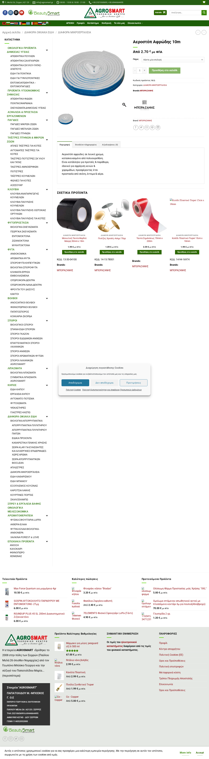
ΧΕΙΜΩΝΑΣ (16, 556)
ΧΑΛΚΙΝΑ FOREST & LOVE (24, 537)
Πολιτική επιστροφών (171, 666)
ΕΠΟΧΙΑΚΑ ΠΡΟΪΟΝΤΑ (21, 541)
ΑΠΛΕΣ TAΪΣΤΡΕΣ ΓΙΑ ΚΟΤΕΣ (25, 145)
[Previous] (57, 236)
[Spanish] (48, 23)
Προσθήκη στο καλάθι (164, 70)
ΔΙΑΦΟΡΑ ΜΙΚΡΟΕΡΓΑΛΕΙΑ (74, 32)
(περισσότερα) (11, 675)
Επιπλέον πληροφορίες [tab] (86, 145)
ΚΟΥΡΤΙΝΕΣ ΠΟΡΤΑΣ (21, 495)
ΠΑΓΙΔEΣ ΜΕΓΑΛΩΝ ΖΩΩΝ (24, 128)
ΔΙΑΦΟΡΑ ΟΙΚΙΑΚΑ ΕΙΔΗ (39, 32)
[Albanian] (4, 23)
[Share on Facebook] (135, 127)
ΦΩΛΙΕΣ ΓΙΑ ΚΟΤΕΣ (20, 180)
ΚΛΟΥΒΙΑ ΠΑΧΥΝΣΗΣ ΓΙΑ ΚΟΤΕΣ (27, 218)
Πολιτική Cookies (73, 390)
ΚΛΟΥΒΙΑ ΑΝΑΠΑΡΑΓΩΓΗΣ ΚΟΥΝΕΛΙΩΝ (24, 195)
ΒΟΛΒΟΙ (12, 298)
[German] (24, 23)
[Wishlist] (204, 2)
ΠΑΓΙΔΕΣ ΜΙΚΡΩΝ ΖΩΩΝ (23, 124)
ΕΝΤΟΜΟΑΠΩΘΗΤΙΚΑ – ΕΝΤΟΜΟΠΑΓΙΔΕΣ (23, 84)
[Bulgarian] (8, 23)
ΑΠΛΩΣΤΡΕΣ (17, 467)
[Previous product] (204, 32)
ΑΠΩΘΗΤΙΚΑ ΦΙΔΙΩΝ (21, 98)
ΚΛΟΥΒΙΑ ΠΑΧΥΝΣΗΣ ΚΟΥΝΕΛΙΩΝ (21, 204)
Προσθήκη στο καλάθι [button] (74, 252)
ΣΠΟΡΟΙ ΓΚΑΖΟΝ (19, 334)
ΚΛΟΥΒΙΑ (13, 189)
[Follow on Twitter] (16, 738)
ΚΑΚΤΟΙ (14, 294)
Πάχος (136, 59)
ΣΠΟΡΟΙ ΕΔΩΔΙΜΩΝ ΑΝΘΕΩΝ (26, 338)
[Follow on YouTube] (21, 12)
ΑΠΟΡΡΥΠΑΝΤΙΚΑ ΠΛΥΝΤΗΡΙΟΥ (29, 425)
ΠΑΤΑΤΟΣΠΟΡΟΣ (19, 311)
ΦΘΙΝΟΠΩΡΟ (17, 552)
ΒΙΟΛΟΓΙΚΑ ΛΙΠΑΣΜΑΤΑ (23, 372)
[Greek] (28, 23)
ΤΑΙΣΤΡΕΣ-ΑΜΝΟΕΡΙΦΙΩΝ (24, 167)
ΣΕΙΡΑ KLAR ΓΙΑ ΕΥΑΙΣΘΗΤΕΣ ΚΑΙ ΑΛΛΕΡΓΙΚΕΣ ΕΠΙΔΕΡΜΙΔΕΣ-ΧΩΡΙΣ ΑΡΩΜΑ (29, 451)
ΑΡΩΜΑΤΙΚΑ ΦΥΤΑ (20, 258)
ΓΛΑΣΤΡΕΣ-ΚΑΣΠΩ (20, 412)
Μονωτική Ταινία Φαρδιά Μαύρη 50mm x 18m (74, 239)
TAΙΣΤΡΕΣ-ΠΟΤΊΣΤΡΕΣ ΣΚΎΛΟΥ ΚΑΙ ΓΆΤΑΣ (27, 160)
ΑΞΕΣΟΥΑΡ (16, 185)
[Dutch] (12, 23)
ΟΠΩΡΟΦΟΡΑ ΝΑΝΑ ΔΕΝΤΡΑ (26, 285)
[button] (160, 12)
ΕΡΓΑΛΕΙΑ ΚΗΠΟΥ (20, 394)
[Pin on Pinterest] (152, 127)
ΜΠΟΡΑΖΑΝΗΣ (146, 90)
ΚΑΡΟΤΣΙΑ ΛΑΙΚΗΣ (20, 490)
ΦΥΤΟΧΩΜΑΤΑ (18, 403)
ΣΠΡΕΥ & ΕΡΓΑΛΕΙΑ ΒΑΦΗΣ (24, 503)
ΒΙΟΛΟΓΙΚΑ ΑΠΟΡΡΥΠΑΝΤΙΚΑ (26, 420)
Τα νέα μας (119, 23)
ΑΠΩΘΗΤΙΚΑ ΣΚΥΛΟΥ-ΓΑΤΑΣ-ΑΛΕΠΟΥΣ (25, 67)
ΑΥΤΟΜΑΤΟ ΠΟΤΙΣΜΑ (22, 398)
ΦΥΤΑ (11, 249)
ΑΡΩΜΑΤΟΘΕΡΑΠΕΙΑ (20, 515)
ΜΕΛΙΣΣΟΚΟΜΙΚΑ (18, 511)
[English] (16, 23)
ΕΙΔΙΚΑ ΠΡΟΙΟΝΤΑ (22, 438)
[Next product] (198, 32)
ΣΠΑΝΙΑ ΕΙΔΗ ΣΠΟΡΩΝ (22, 329)
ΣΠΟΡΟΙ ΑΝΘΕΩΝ (20, 351)
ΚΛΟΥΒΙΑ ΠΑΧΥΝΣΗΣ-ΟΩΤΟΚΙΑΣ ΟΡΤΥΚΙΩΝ (28, 212)
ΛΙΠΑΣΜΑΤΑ (15, 368)
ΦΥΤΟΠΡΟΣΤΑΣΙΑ (18, 222)
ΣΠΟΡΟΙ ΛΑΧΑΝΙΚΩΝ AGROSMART (21, 362)
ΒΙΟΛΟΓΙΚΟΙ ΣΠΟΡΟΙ (21, 324)
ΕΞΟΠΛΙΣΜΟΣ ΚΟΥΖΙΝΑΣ (24, 485)
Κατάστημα (93, 23)
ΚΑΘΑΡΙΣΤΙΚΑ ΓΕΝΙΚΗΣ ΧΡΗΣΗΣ (29, 442)
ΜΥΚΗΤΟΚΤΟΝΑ (21, 245)
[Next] (204, 236)
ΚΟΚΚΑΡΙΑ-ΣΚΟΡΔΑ (21, 316)
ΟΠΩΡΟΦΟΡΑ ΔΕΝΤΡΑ (22, 280)
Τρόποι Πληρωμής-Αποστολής (176, 678)
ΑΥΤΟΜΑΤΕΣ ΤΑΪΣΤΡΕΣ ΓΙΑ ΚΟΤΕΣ (24, 152)
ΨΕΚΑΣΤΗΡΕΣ (18, 407)
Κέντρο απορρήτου (169, 649)
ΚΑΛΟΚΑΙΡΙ (16, 549)
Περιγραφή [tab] (65, 145)
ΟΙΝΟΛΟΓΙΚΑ (15, 507)
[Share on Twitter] (141, 127)
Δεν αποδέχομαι (104, 382)
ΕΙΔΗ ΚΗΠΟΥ (17, 389)
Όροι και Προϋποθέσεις (172, 690)
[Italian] (32, 23)
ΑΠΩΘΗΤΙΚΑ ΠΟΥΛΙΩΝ (22, 56)
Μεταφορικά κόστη (170, 672)
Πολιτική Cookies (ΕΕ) (171, 654)
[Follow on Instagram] (10, 12)
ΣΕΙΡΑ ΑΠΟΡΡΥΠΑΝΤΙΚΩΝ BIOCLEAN (26, 461)
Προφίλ (81, 23)
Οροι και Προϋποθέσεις (172, 660)
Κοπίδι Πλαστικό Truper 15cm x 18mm (187, 239)
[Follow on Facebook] (5, 12)
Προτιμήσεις (133, 382)
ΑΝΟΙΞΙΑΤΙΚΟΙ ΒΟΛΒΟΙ (22, 302)
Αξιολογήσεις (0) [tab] (110, 145)
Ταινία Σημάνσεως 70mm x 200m (149, 239)
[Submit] (204, 12)
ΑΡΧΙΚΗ (70, 23)
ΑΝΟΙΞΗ (14, 545)
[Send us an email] (16, 12)
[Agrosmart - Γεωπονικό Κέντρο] (104, 12)
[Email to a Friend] (146, 127)
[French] (20, 23)
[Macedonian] (36, 23)
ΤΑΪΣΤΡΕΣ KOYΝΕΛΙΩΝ (22, 176)
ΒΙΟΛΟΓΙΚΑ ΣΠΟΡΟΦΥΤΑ (23, 267)
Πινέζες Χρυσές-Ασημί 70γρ (112, 238)
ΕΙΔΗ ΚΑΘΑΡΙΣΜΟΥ (21, 476)
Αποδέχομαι (75, 382)
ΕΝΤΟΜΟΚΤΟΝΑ (21, 236)
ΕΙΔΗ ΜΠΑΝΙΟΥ (18, 481)
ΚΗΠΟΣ (12, 385)
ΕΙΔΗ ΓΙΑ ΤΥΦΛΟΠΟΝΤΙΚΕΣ (25, 78)
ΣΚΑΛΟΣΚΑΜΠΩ (19, 499)
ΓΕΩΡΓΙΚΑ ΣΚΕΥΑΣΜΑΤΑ (23, 231)
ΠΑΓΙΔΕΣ (13, 120)
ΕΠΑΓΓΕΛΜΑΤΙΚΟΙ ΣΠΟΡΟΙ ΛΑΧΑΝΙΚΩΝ (24, 345)
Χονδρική (106, 23)
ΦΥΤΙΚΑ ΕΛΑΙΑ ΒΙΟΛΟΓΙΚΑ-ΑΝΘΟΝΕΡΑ (24, 531)
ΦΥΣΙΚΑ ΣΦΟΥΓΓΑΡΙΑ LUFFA (25, 520)
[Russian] (40, 23)
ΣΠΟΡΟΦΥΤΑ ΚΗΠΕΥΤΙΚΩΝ (25, 263)
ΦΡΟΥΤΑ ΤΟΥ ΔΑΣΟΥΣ (22, 289)
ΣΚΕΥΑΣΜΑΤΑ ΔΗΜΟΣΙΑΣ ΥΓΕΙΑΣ (28, 108)
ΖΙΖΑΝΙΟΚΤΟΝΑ (20, 240)
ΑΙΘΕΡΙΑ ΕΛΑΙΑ (18, 524)
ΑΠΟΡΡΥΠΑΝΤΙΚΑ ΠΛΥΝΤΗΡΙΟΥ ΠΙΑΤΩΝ (29, 432)
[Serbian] (44, 23)
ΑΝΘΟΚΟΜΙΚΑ (18, 253)
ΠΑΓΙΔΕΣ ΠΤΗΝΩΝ (20, 133)
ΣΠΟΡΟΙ (12, 320)
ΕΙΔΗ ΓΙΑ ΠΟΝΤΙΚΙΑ (20, 73)
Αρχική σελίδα (11, 32)
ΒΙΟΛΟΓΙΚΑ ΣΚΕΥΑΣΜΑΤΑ (24, 227)
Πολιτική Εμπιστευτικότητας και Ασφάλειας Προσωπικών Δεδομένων (112, 390)
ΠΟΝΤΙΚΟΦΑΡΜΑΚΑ (21, 103)
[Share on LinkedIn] (157, 127)
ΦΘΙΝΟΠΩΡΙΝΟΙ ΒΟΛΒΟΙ (23, 307)
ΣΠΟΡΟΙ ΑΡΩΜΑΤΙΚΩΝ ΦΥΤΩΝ (26, 356)
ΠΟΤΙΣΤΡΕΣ (16, 171)
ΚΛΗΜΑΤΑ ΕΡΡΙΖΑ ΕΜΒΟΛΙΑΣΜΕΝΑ (20, 274)
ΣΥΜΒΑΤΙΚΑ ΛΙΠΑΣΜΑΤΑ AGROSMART (23, 379)
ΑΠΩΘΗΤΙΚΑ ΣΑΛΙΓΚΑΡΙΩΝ (24, 60)
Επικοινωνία (134, 23)
